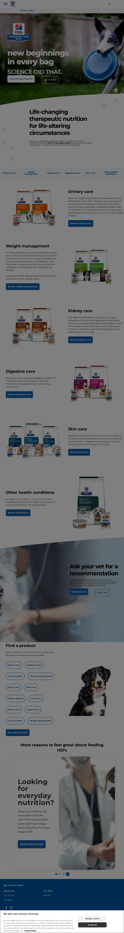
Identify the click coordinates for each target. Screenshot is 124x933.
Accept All (92, 925)
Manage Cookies (92, 919)
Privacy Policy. (31, 930)
